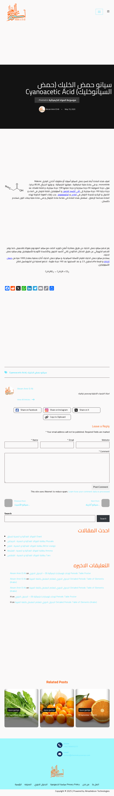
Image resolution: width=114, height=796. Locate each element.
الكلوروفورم (63, 194)
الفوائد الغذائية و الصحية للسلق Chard (24, 536)
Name (34, 440)
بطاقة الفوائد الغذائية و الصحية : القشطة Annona (30, 551)
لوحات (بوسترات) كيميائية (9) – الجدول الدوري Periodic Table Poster (60, 573)
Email (70, 440)
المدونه (28, 784)
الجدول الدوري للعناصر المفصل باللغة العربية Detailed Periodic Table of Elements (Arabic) (57, 580)
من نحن (85, 784)
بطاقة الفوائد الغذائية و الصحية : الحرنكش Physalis (30, 541)
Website (106, 440)
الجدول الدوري (41, 784)
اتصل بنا (95, 784)
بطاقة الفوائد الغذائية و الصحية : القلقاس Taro (28, 555)
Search (8, 513)
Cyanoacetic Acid (17, 372)
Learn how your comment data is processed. (70, 491)
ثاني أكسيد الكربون (71, 191)
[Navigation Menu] (99, 12)
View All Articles (23, 399)
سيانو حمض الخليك (37, 372)
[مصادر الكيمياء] (16, 12)
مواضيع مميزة (13, 710)
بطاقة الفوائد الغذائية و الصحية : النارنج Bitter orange (31, 546)
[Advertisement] (57, 44)
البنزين (74, 194)
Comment (104, 451)
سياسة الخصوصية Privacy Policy (65, 784)
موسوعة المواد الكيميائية (62, 100)
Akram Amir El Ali (18, 573)
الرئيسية (18, 784)
